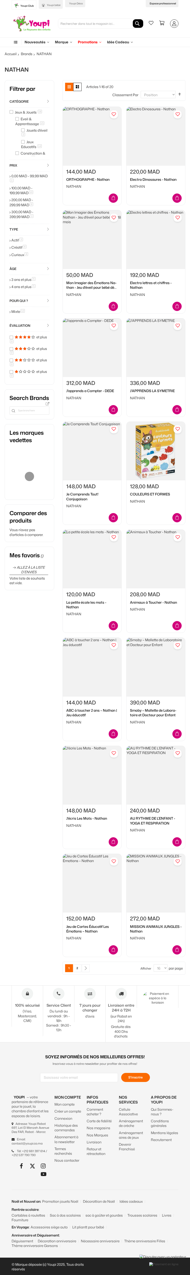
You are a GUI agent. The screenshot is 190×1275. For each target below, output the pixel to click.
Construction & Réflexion (30, 156)
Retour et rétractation (96, 1151)
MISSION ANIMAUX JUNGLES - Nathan (156, 929)
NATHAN (73, 186)
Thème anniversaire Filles (144, 1241)
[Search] (138, 23)
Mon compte (64, 1104)
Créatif (18, 247)
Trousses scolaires (142, 1215)
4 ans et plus (23, 286)
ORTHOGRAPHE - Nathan (88, 179)
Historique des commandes (66, 1127)
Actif (17, 240)
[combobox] (101, 24)
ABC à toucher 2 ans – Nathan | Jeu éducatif (91, 712)
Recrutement (161, 1139)
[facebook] (21, 1166)
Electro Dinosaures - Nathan (153, 179)
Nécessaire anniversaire (100, 1241)
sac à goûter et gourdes (104, 1215)
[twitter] (32, 1166)
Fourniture (20, 1220)
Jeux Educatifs (31, 144)
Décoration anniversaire (57, 1241)
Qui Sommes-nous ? (162, 1111)
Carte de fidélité (99, 1121)
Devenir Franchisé (127, 1146)
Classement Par (125, 94)
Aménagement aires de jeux (131, 1135)
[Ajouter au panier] (113, 198)
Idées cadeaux (131, 1201)
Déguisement (22, 1241)
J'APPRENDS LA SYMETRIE (152, 391)
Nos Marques (97, 1135)
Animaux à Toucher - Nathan (153, 602)
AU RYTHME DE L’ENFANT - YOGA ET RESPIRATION (152, 820)
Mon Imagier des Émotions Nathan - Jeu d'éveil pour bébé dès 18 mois (91, 285)
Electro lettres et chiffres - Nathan (151, 285)
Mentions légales (164, 1132)
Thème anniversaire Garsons (35, 1245)
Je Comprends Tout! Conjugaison (82, 496)
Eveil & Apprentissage (29, 121)
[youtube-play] (43, 1174)
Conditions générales (160, 1123)
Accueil (11, 53)
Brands (26, 53)
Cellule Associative (128, 1111)
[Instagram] (43, 1166)
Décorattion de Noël (99, 1201)
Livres (166, 1215)
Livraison (94, 1142)
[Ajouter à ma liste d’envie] (114, 114)
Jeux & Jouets (28, 112)
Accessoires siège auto (49, 1227)
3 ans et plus (23, 279)
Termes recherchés (63, 1151)
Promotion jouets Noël (60, 1201)
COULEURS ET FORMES (150, 494)
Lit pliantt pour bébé (88, 1227)
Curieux (19, 254)
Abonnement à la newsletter (66, 1139)
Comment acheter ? (95, 1111)
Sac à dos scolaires (65, 1215)
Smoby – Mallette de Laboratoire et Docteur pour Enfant (153, 712)
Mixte (18, 311)
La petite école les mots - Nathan (86, 604)
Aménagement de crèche (131, 1123)
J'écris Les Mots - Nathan (86, 818)
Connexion (63, 1118)
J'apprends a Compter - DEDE (90, 391)
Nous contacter (66, 1160)
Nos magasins (98, 1128)
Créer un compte (67, 1111)
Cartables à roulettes (28, 1215)
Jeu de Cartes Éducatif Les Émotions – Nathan (87, 929)
